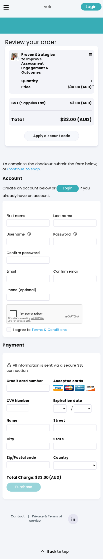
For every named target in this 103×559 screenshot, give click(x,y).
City (10, 439)
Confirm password (23, 253)
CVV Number (18, 400)
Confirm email (65, 271)
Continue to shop (23, 169)
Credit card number (24, 381)
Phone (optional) (21, 290)
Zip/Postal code (21, 457)
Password (70, 234)
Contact (18, 516)
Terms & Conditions (49, 329)
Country (60, 457)
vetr (48, 7)
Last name (62, 215)
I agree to (39, 329)
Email (11, 271)
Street (59, 420)
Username (24, 234)
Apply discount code (51, 136)
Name (11, 420)
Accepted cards (68, 381)
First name (15, 215)
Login (91, 7)
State (58, 439)
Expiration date (67, 400)
